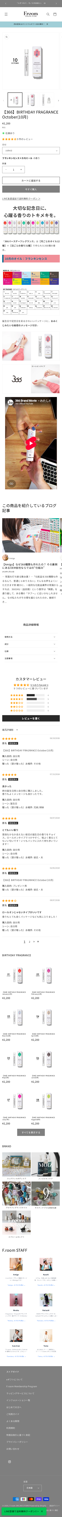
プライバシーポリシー (17, 1441)
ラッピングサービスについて (20, 1393)
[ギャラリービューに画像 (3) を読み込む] (47, 100)
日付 (4, 144)
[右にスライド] (58, 100)
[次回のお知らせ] (56, 3)
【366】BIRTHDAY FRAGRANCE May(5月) (14, 1077)
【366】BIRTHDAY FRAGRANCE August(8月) (43, 1118)
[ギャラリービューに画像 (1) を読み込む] (15, 100)
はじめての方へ (13, 1407)
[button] (6, 14)
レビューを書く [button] (31, 718)
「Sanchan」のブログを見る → (16, 1356)
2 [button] (29, 941)
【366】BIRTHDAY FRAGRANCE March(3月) (14, 1035)
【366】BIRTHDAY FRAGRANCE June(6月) (43, 1077)
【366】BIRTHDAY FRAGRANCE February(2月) (43, 993)
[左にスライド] (3, 100)
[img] (9, 738)
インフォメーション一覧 (18, 1400)
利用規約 (10, 1427)
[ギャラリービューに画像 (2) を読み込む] (31, 100)
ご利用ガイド (12, 1414)
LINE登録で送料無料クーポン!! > (21, 1511)
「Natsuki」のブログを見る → (46, 1321)
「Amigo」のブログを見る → (16, 1285)
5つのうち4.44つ (39, 685)
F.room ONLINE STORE (19, 1505)
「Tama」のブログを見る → (46, 1356)
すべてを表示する (31, 1132)
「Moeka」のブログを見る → (16, 1321)
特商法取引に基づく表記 (18, 1434)
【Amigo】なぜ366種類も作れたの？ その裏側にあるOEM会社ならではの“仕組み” (29, 566)
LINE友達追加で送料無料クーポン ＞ (21, 198)
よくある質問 (12, 1421)
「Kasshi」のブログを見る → (46, 1285)
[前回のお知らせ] (5, 3)
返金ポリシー (54, 1505)
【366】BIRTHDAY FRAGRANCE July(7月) (14, 1118)
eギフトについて (14, 1379)
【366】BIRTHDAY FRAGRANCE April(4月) (43, 1035)
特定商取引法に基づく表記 (48, 1510)
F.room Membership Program (21, 1386)
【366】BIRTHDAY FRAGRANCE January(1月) (14, 993)
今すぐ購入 (31, 189)
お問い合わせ (12, 1448)
